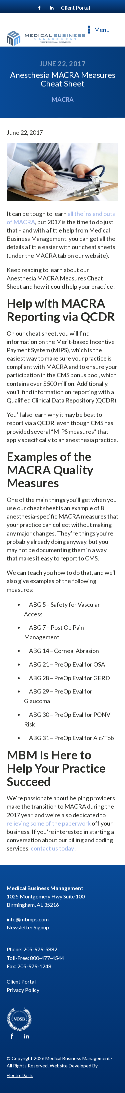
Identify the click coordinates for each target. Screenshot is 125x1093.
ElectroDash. (20, 1075)
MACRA (63, 99)
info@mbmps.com (28, 919)
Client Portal (21, 981)
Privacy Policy (23, 990)
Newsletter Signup (28, 927)
